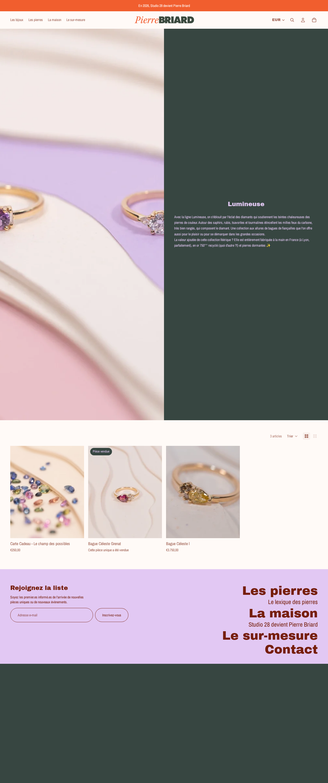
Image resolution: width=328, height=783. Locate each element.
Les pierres (280, 590)
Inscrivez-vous (111, 615)
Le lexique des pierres (293, 602)
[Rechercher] (292, 20)
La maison (283, 613)
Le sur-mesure (270, 635)
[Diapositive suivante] (154, 492)
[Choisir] (76, 530)
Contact (291, 649)
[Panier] (314, 20)
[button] (292, 436)
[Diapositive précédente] (96, 492)
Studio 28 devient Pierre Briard (283, 624)
